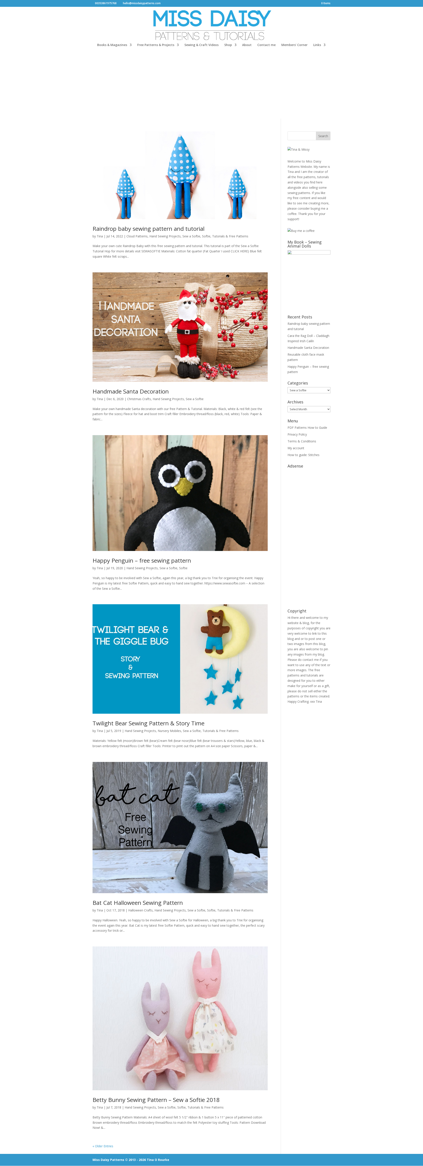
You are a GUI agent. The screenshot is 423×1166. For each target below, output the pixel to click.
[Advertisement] (211, 85)
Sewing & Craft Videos (201, 45)
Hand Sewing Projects (165, 236)
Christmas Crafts (139, 399)
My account (296, 448)
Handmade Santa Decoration (131, 391)
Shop (228, 45)
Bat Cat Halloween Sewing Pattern (138, 903)
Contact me (266, 45)
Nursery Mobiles (169, 731)
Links (317, 45)
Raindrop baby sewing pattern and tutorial (148, 229)
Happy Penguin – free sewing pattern (142, 560)
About (247, 45)
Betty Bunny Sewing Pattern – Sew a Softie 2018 (156, 1100)
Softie (206, 236)
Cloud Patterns (137, 236)
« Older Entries (103, 1146)
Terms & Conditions (302, 441)
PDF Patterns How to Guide (307, 427)
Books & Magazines (112, 45)
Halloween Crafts (140, 910)
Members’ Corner (294, 45)
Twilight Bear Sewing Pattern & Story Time (148, 723)
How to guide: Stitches (303, 455)
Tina (100, 236)
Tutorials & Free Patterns (230, 236)
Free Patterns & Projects (155, 45)
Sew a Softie (191, 236)
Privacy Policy (297, 434)
